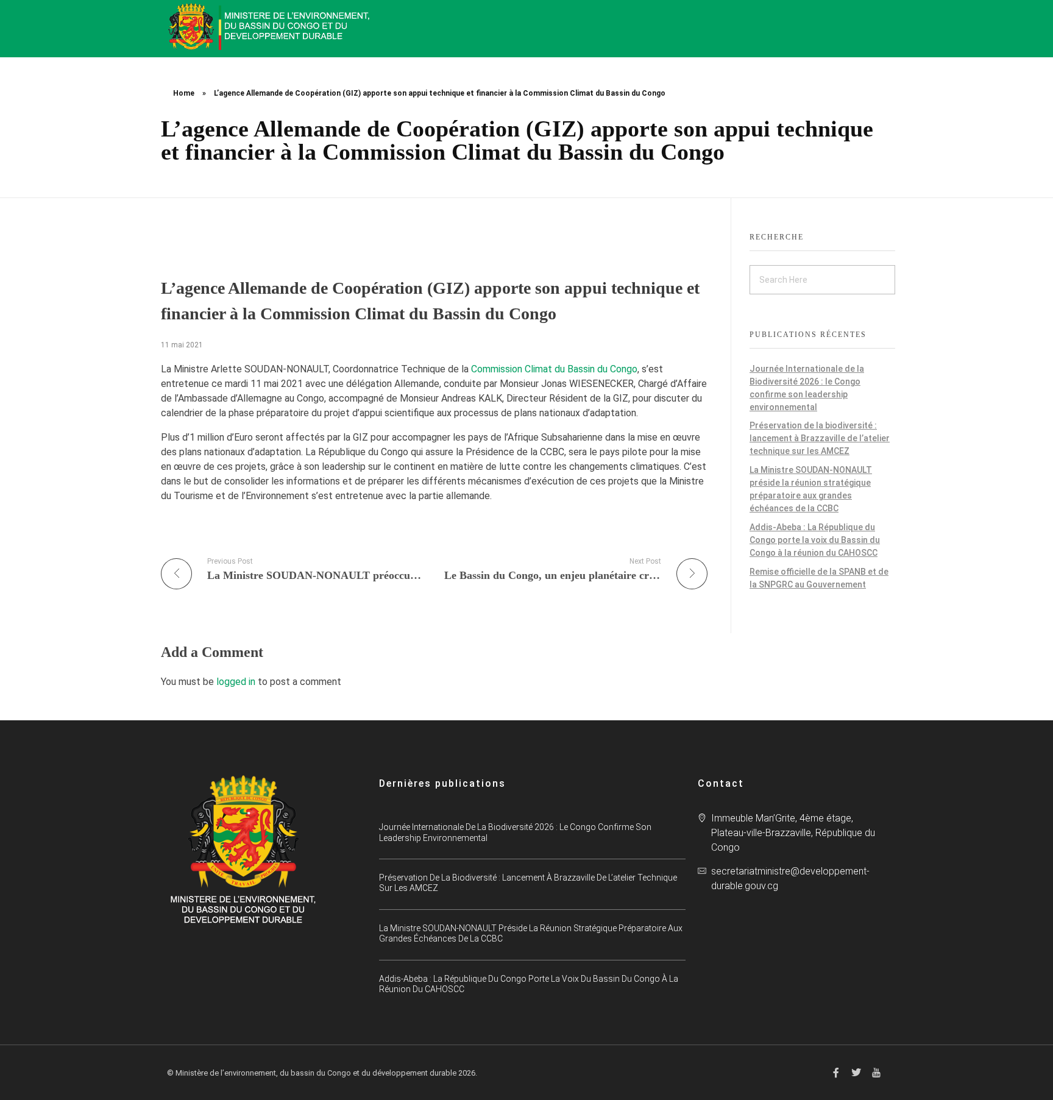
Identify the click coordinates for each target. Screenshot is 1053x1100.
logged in (237, 681)
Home (183, 93)
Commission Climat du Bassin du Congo (554, 369)
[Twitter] (856, 1072)
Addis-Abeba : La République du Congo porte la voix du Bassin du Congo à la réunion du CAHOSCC (815, 540)
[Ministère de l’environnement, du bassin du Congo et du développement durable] (270, 26)
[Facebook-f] (836, 1072)
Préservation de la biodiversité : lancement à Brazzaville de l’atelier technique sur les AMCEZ (820, 438)
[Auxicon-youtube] (876, 1072)
